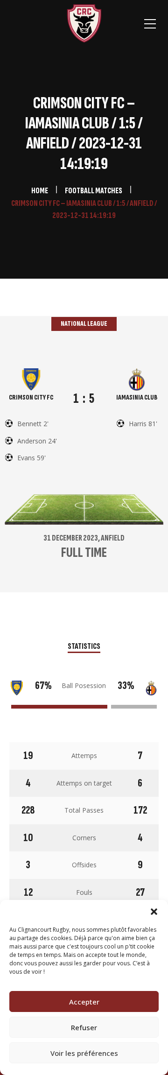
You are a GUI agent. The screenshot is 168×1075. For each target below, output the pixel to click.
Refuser (84, 1027)
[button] (154, 911)
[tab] (84, 647)
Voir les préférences (84, 1053)
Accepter (84, 1001)
